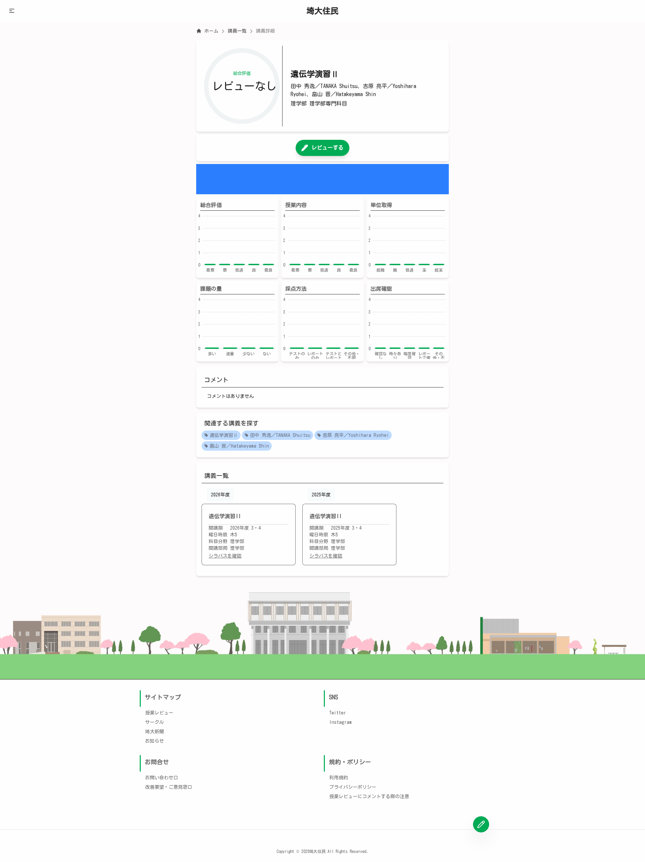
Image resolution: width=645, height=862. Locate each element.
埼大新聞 (154, 731)
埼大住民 (322, 11)
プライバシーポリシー (352, 787)
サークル (154, 722)
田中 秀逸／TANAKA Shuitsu (280, 435)
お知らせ (154, 741)
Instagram (340, 722)
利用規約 (338, 777)
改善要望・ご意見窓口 (168, 787)
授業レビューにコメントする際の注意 (369, 796)
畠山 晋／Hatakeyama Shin (239, 446)
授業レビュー (159, 712)
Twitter (337, 712)
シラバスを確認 (225, 555)
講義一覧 (237, 31)
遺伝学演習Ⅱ (224, 435)
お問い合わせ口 (161, 777)
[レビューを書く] (481, 824)
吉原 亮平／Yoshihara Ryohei (355, 435)
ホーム (211, 31)
